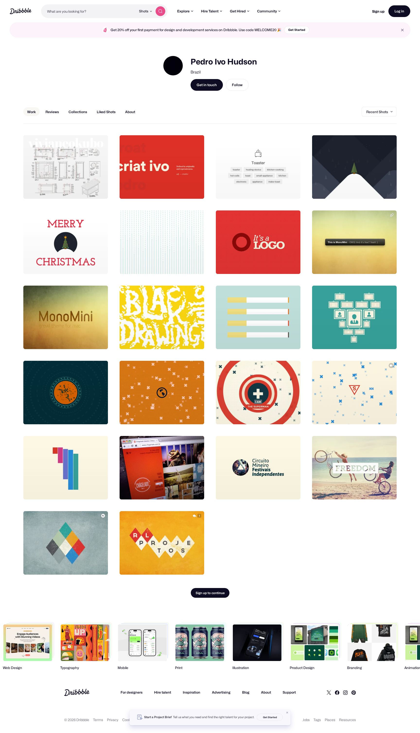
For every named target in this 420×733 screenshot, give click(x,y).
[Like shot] (99, 190)
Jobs (306, 720)
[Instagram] (345, 692)
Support (289, 692)
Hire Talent (210, 11)
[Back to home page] (20, 11)
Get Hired (238, 11)
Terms (98, 720)
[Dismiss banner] (287, 712)
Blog (245, 692)
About (266, 692)
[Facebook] (337, 692)
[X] (329, 692)
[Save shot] (89, 190)
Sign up (378, 11)
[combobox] (88, 11)
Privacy (112, 720)
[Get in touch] (79, 190)
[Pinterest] (353, 692)
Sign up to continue (210, 593)
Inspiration (191, 692)
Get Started (296, 30)
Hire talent (162, 692)
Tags (317, 720)
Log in (399, 11)
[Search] (160, 11)
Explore (183, 11)
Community (267, 11)
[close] (402, 30)
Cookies (128, 720)
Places (330, 720)
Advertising (221, 692)
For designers (131, 692)
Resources (347, 720)
